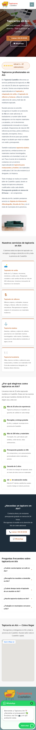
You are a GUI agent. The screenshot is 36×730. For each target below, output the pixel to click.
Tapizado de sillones (12, 299)
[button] (31, 703)
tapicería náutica (22, 148)
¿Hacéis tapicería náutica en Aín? (16, 598)
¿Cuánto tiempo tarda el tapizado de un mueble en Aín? (16, 590)
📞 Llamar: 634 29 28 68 (18, 38)
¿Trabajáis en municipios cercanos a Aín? (17, 607)
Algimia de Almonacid (18, 201)
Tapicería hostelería (11, 357)
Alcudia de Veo (18, 204)
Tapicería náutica (10, 328)
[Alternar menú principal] (32, 4)
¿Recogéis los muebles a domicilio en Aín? (17, 579)
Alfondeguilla (7, 204)
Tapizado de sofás (11, 270)
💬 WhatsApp (18, 43)
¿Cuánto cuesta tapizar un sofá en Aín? (17, 569)
